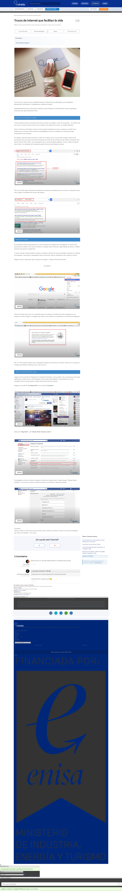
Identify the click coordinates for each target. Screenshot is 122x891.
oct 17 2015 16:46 (25, 575)
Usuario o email (27, 871)
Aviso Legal (84, 645)
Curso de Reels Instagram (22, 43)
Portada (75, 3)
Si (39, 545)
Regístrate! (30, 869)
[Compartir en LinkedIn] (61, 613)
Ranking (25, 630)
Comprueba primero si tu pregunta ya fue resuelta (14, 880)
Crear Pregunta (34, 889)
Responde (21, 630)
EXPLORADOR (40, 9)
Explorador (17, 639)
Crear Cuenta (103, 9)
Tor (45, 365)
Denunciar (33, 564)
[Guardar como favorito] (76, 20)
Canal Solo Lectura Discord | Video (91, 544)
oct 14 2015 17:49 (25, 566)
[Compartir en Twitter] (56, 613)
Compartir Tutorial (51, 9)
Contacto (16, 655)
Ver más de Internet (88, 556)
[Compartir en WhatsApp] (66, 613)
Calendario (17, 640)
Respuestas (85, 3)
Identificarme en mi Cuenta (21, 594)
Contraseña (26, 873)
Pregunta (17, 630)
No (55, 545)
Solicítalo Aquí (98, 562)
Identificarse (93, 9)
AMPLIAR (19, 182)
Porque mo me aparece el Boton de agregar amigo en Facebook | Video (93, 552)
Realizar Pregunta (19, 9)
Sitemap (16, 638)
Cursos (105, 3)
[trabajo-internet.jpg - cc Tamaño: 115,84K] (47, 72)
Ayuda (15, 654)
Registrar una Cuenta (20, 590)
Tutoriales (95, 3)
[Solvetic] (21, 3)
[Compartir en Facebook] (50, 613)
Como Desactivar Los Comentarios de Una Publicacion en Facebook (93, 540)
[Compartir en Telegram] (71, 613)
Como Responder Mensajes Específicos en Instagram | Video (93, 548)
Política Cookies (38, 645)
